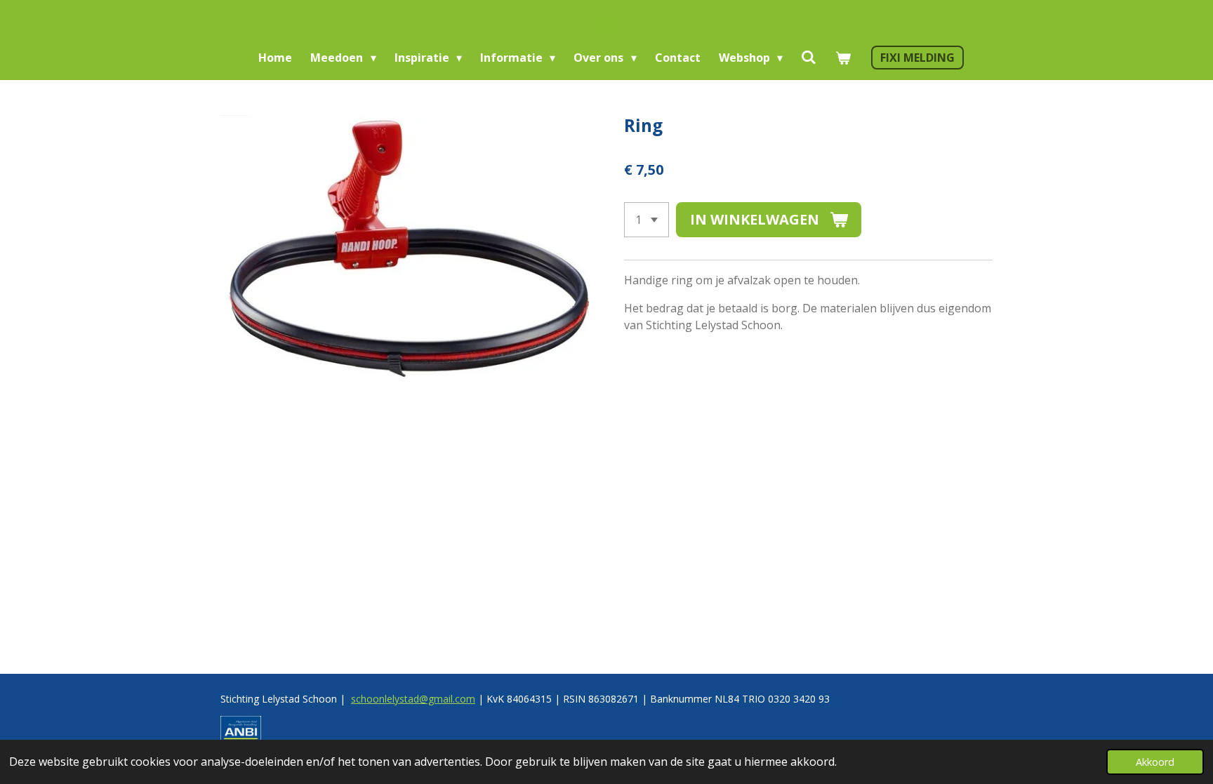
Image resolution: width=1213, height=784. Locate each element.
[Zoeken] (809, 57)
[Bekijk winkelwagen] (842, 57)
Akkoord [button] (1155, 762)
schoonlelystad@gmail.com (413, 698)
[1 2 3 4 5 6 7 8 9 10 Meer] (646, 219)
